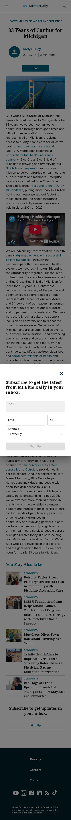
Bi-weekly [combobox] (15, 434)
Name (11, 403)
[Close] (61, 373)
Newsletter (14, 429)
